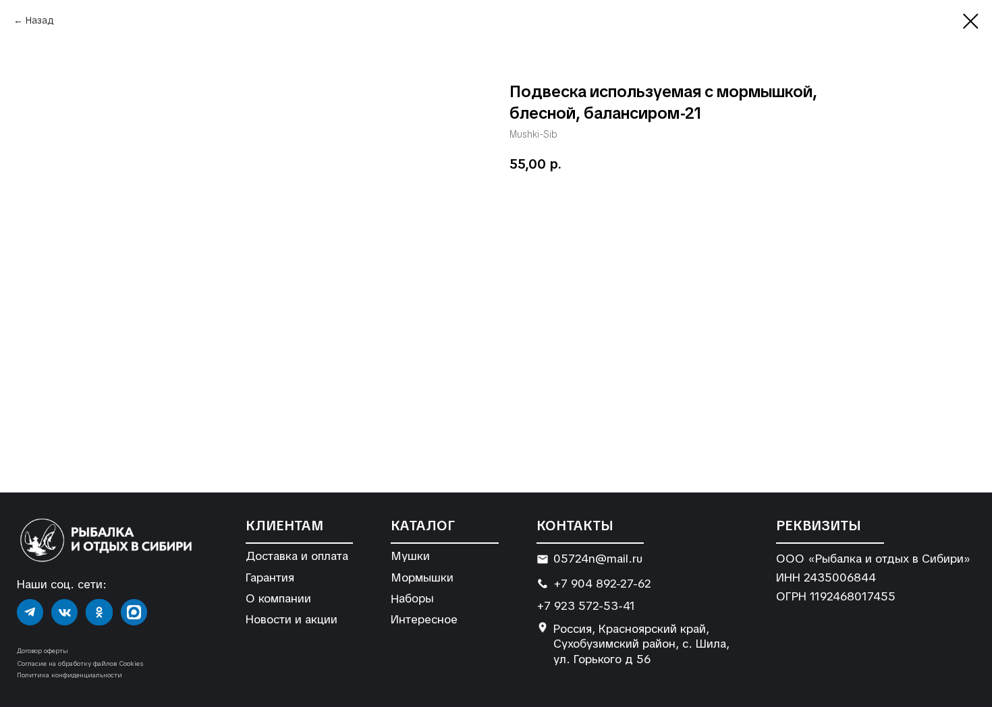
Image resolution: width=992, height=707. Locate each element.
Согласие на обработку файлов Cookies (80, 663)
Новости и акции (291, 619)
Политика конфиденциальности (69, 675)
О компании (278, 598)
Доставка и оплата (297, 555)
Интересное (424, 619)
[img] (30, 612)
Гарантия (270, 577)
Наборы (412, 598)
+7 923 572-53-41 (585, 605)
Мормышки (422, 577)
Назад (40, 20)
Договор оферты (42, 650)
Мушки (410, 555)
